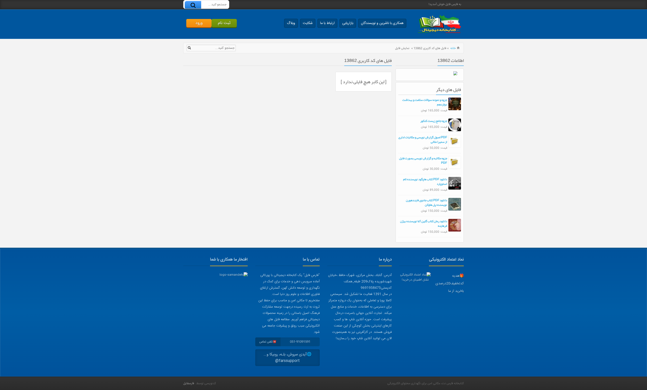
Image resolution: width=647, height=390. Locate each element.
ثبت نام (224, 23)
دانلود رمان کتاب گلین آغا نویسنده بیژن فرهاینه (423, 223)
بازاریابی (347, 23)
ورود (199, 23)
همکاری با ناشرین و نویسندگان (382, 23)
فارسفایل (188, 383)
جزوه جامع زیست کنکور (433, 121)
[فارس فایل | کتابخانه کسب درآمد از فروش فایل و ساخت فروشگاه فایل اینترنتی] (439, 24)
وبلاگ (291, 23)
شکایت (308, 23)
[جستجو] (193, 5)
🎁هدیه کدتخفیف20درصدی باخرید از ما (449, 283)
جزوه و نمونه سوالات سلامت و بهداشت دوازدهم (424, 102)
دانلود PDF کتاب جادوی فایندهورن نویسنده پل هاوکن (426, 202)
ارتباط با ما (327, 23)
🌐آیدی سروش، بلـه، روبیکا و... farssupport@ (288, 357)
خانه (453, 48)
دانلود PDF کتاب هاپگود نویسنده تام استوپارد (425, 181)
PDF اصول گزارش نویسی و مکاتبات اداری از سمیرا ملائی (422, 139)
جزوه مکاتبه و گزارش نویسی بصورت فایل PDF (423, 160)
